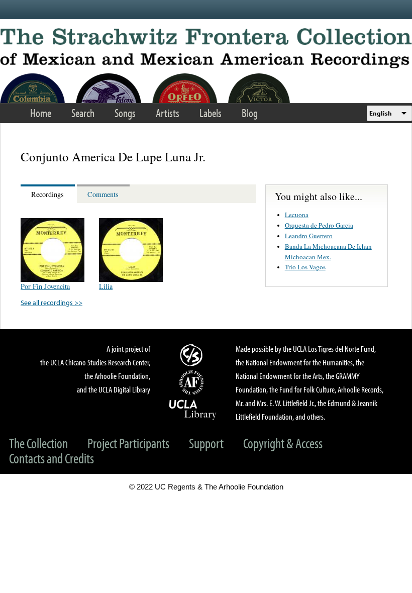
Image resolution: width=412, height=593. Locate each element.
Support (206, 443)
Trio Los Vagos (305, 266)
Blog (250, 113)
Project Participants (128, 443)
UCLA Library (193, 409)
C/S (193, 355)
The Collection (38, 443)
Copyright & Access (283, 443)
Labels (210, 113)
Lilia (106, 286)
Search (82, 113)
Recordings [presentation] (47, 194)
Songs (125, 113)
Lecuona (296, 214)
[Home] (206, 48)
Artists (167, 113)
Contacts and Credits (51, 458)
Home (40, 113)
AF (193, 382)
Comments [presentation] (103, 194)
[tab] (49, 193)
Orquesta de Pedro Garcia (319, 225)
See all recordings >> (51, 302)
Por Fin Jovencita (45, 286)
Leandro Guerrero (309, 235)
